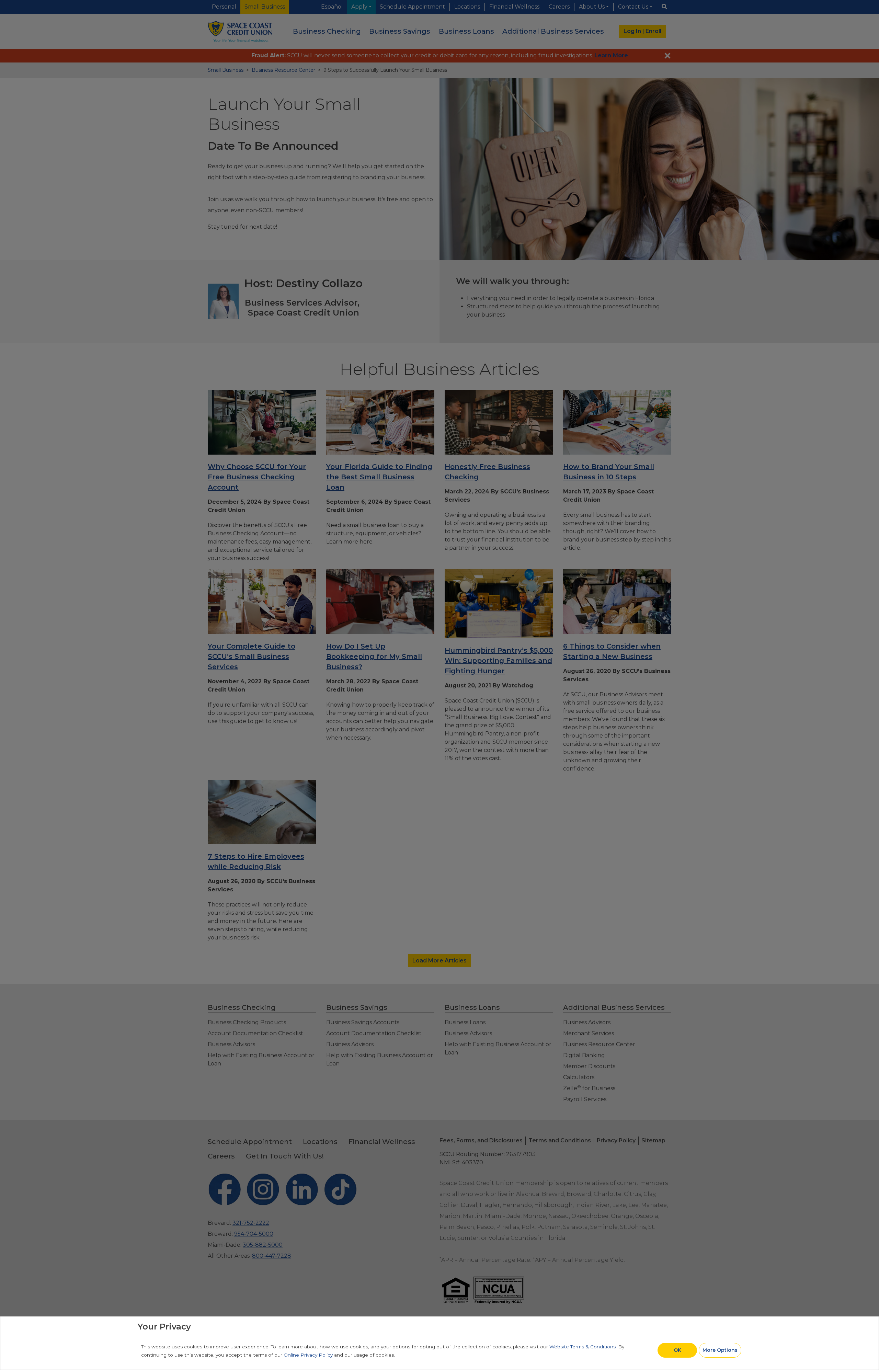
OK (677, 1350)
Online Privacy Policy (308, 1355)
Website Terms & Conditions (582, 1346)
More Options (720, 1350)
